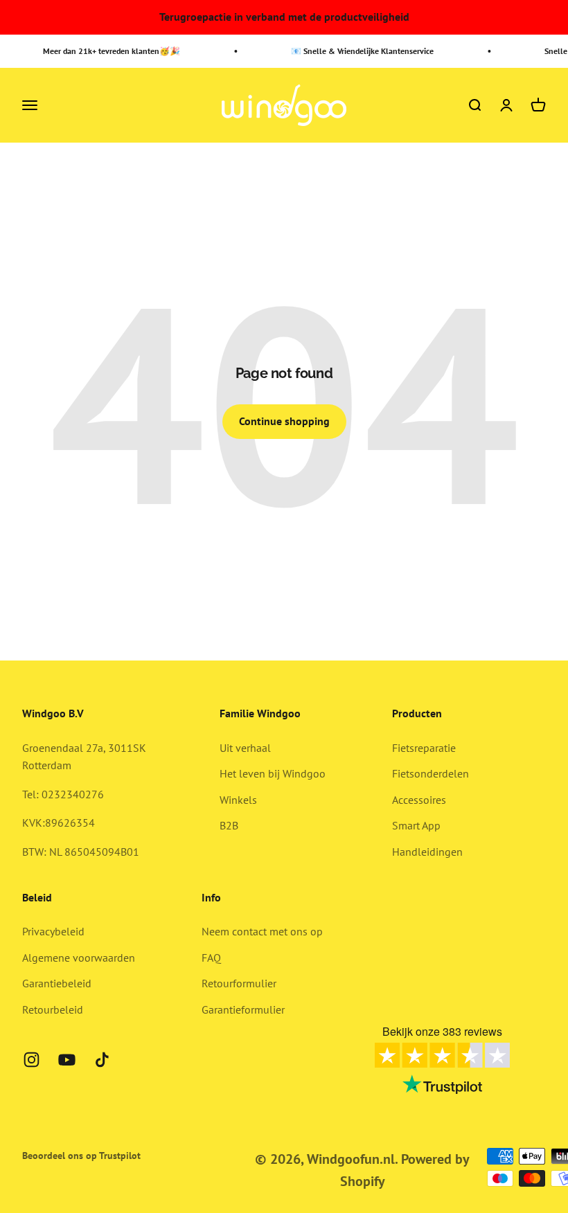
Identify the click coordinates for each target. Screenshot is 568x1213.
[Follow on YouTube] (66, 1059)
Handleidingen (427, 852)
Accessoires (419, 800)
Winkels (238, 800)
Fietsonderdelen (430, 773)
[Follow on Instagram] (31, 1059)
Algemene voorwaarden (78, 957)
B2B (229, 825)
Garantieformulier (243, 1009)
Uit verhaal (245, 748)
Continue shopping (284, 421)
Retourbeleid (52, 1009)
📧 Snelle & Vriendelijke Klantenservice (358, 51)
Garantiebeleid (56, 983)
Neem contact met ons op (262, 931)
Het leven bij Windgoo (273, 773)
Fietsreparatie (424, 748)
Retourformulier (239, 983)
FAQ (211, 957)
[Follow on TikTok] (102, 1059)
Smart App (416, 825)
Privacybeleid (53, 931)
